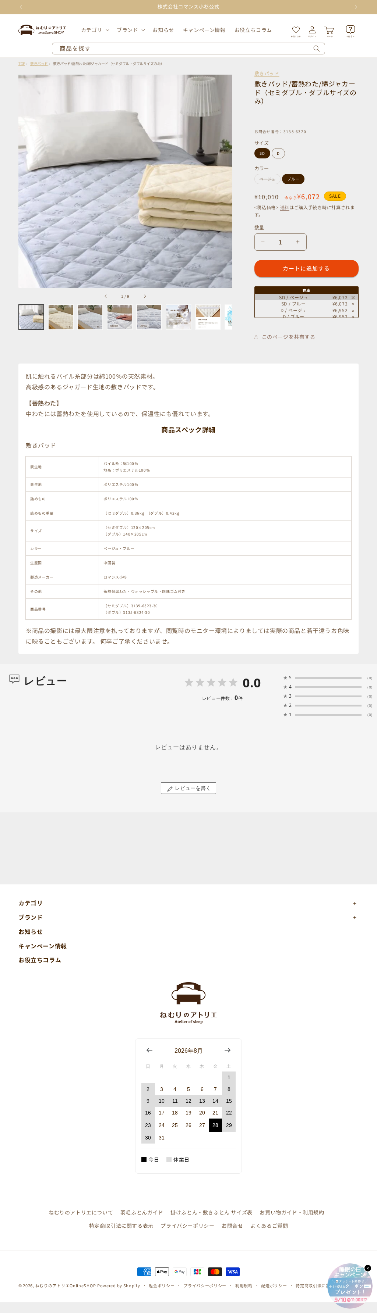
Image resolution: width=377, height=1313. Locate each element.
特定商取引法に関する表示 (121, 1225)
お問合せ (232, 1225)
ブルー (293, 179)
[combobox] (188, 48)
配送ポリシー (274, 1285)
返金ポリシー (162, 1285)
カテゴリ (91, 29)
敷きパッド (266, 73)
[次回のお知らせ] (356, 7)
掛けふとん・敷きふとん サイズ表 (211, 1212)
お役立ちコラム (39, 959)
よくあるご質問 (269, 1225)
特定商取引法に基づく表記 (321, 1285)
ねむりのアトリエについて (81, 1212)
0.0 (252, 682)
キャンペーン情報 (42, 945)
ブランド (127, 29)
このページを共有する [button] (289, 336)
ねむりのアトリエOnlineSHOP (65, 1285)
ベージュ (269, 180)
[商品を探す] (317, 48)
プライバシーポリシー (187, 1225)
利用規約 (244, 1285)
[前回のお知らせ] (21, 7)
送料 (284, 207)
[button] (94, 29)
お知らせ (30, 931)
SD (262, 153)
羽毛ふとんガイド (141, 1212)
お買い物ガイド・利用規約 (292, 1212)
